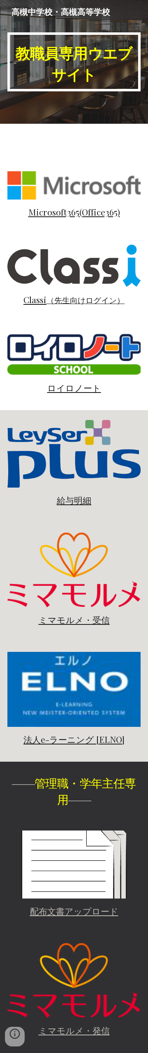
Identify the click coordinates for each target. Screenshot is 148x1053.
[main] (74, 61)
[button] (15, 1036)
